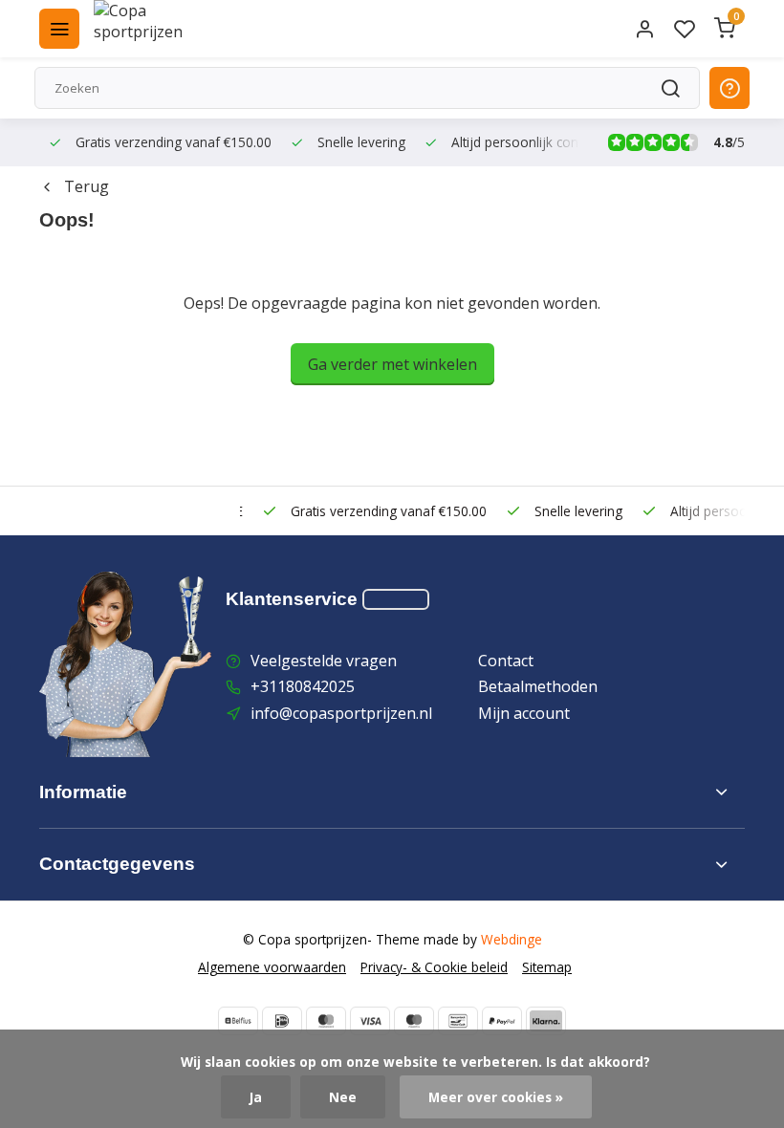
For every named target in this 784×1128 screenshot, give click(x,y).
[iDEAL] (282, 1021)
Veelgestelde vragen (323, 660)
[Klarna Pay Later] (546, 1021)
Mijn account (524, 713)
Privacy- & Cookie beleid (434, 967)
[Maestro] (414, 1021)
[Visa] (370, 1021)
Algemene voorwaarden (272, 967)
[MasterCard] (326, 1021)
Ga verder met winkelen (392, 364)
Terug (86, 186)
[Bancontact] (458, 1021)
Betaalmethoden (538, 686)
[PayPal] (502, 1021)
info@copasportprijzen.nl (341, 713)
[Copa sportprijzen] (161, 28)
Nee (343, 1097)
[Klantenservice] (395, 599)
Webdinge (511, 939)
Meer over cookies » (495, 1097)
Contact (506, 660)
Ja (256, 1097)
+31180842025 (302, 686)
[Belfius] (238, 1021)
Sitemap (547, 967)
